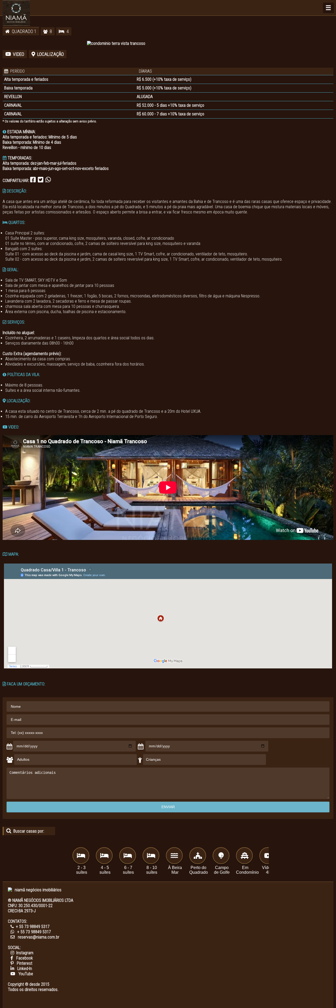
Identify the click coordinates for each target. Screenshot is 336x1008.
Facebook (24, 958)
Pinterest (24, 963)
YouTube (25, 973)
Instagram (24, 952)
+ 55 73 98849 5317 (33, 926)
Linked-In (24, 968)
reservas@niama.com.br (38, 937)
